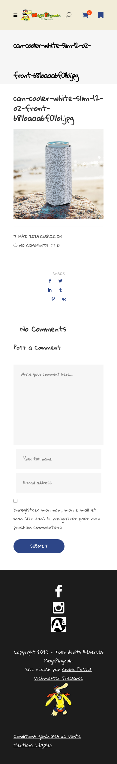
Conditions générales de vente (47, 736)
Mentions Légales (33, 744)
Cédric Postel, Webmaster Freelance (63, 674)
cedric (48, 236)
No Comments (34, 245)
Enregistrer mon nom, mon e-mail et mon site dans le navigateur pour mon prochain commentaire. (57, 519)
